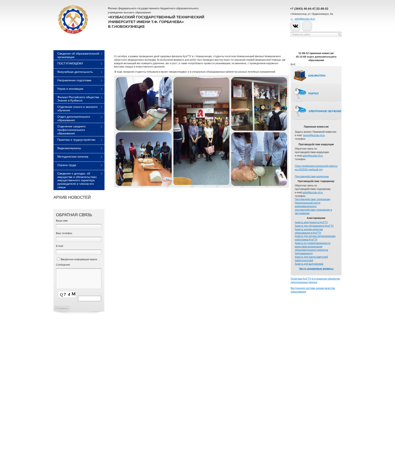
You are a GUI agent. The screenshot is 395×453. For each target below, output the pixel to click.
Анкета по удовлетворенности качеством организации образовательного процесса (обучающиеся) (312, 248)
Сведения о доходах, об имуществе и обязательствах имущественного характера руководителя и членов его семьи (77, 180)
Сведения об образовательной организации (78, 55)
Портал (313, 93)
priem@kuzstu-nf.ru (314, 135)
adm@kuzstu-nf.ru (305, 18)
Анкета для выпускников (309, 264)
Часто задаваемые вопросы (316, 268)
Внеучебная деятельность (75, 71)
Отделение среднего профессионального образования (71, 130)
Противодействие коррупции (312, 176)
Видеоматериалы (69, 148)
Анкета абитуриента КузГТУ (311, 222)
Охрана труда (66, 165)
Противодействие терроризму (312, 199)
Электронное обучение (325, 111)
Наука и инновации (70, 88)
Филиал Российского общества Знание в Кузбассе (78, 98)
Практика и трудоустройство (76, 139)
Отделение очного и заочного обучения (77, 108)
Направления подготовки (74, 80)
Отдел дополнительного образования (73, 118)
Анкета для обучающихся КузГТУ (314, 225)
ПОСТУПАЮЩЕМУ (70, 63)
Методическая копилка (72, 156)
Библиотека (317, 75)
